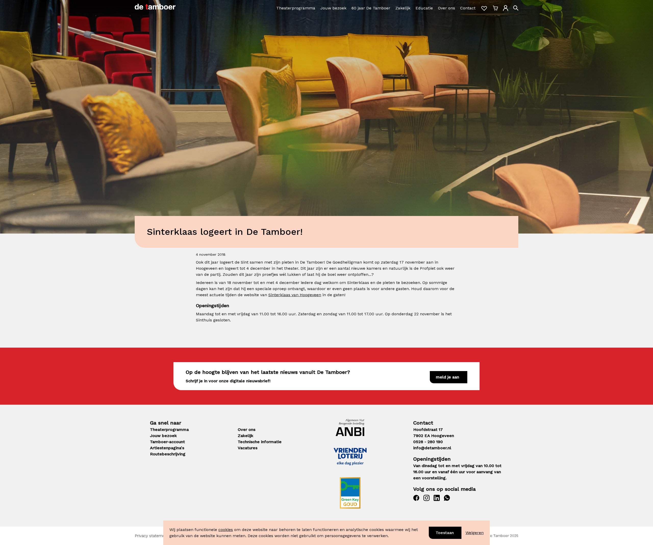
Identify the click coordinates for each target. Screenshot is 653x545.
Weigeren (475, 532)
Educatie (424, 8)
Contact (467, 8)
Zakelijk (402, 8)
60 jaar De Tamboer (370, 8)
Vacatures (247, 447)
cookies (225, 529)
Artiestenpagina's (167, 447)
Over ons (446, 8)
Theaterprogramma (295, 8)
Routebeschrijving (167, 454)
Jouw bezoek (333, 8)
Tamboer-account (167, 441)
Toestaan (445, 532)
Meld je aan (447, 377)
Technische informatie (260, 441)
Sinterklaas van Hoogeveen (294, 294)
